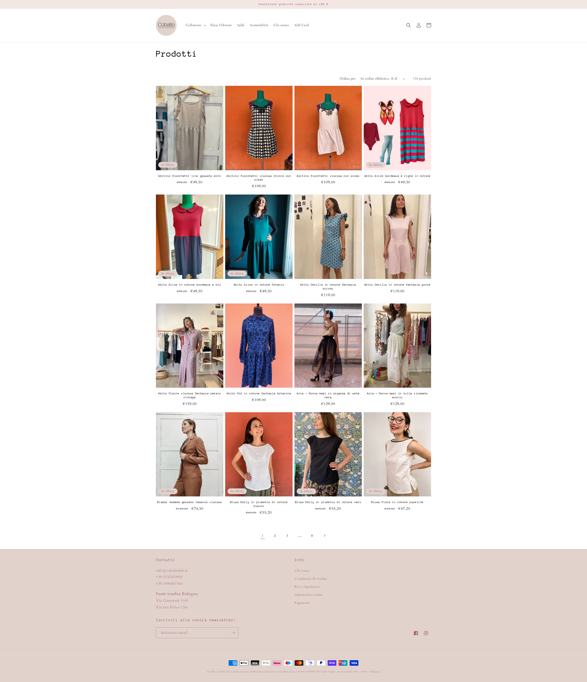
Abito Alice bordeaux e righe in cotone (397, 176)
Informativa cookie (308, 595)
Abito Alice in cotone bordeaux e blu (189, 284)
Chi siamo (302, 570)
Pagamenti (302, 603)
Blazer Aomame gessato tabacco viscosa (189, 502)
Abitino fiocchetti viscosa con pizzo (328, 176)
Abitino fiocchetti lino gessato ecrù (189, 176)
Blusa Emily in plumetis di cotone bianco (259, 504)
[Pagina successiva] (324, 536)
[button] (195, 25)
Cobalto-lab (223, 671)
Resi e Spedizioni (307, 587)
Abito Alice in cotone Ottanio (259, 284)
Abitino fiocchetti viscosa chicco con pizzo (259, 177)
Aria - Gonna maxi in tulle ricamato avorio (397, 395)
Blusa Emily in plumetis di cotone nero (328, 502)
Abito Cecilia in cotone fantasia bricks (328, 286)
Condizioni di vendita (310, 578)
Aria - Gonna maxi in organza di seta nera (328, 395)
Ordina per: (348, 78)
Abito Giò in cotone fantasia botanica (259, 393)
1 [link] (263, 535)
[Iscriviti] (233, 632)
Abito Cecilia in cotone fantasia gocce (397, 284)
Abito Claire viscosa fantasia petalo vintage (189, 395)
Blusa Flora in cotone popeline (397, 502)
